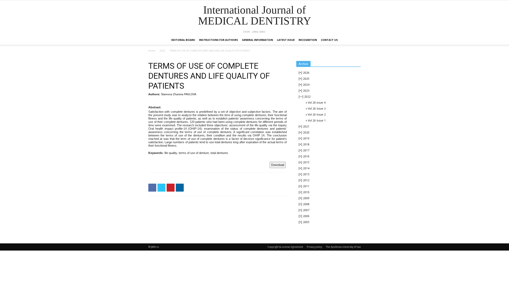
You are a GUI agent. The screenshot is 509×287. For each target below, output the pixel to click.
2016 (306, 156)
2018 (306, 144)
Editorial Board (183, 40)
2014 (306, 168)
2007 (306, 210)
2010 (306, 192)
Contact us (329, 40)
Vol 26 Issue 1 (317, 120)
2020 (306, 132)
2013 (306, 174)
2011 (306, 186)
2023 (306, 90)
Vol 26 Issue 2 (317, 114)
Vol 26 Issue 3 (317, 108)
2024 (306, 84)
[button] (356, 40)
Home (151, 50)
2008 (306, 204)
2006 (306, 216)
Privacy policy (314, 247)
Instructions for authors (218, 40)
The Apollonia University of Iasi (343, 247)
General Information (257, 40)
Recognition (308, 40)
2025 (306, 78)
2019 (306, 138)
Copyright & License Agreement (285, 247)
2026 (306, 72)
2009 (306, 198)
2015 (306, 162)
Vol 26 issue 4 (316, 102)
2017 (306, 150)
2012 (306, 180)
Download (277, 165)
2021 (306, 126)
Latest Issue (286, 40)
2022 (162, 50)
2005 (306, 222)
